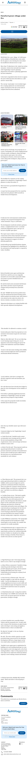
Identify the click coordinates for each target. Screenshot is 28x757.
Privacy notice (11, 174)
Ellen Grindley (5, 22)
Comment (23, 703)
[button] (3, 2)
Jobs (2, 721)
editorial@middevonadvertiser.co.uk (12, 754)
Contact (3, 718)
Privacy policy (4, 720)
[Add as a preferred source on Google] (14, 27)
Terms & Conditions (6, 717)
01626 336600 (8, 751)
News (2, 12)
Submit (22, 170)
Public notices (4, 723)
